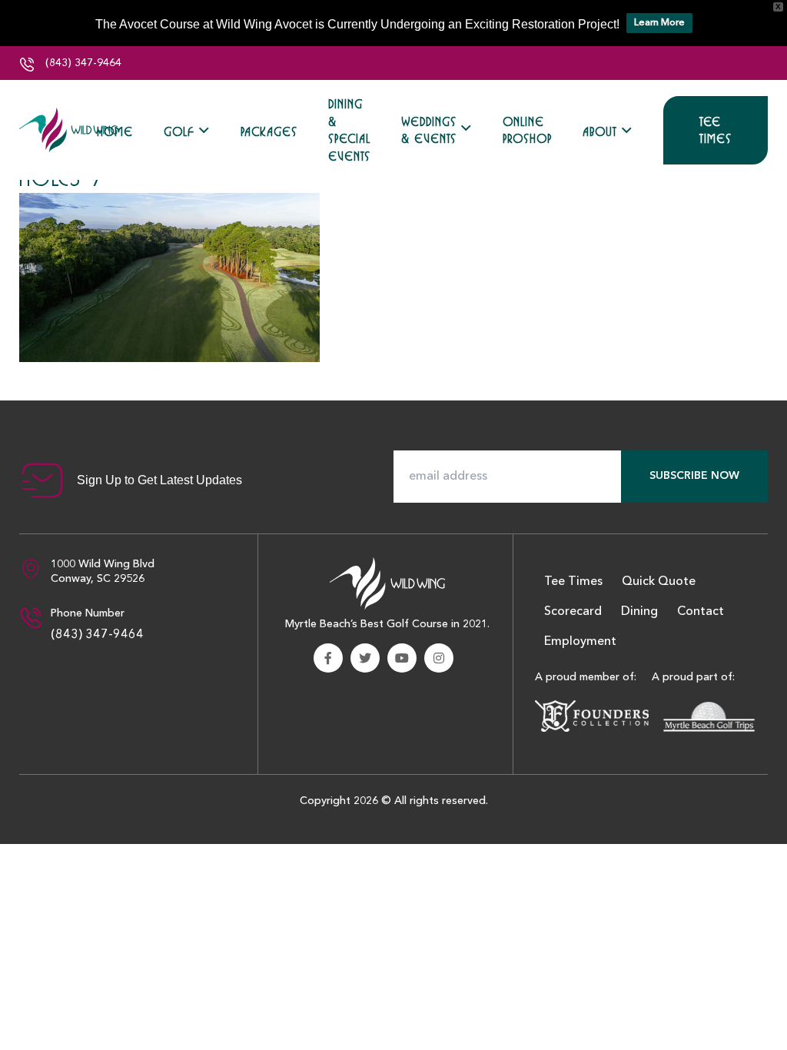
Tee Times (715, 130)
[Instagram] (438, 658)
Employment (580, 642)
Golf (179, 131)
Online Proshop (527, 130)
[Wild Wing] (69, 130)
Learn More (659, 23)
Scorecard (573, 612)
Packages (269, 131)
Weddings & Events (429, 130)
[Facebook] (328, 658)
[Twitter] (365, 658)
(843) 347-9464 (81, 63)
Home (115, 131)
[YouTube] (402, 658)
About (600, 131)
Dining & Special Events (349, 130)
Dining (639, 612)
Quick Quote (659, 582)
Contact (700, 612)
